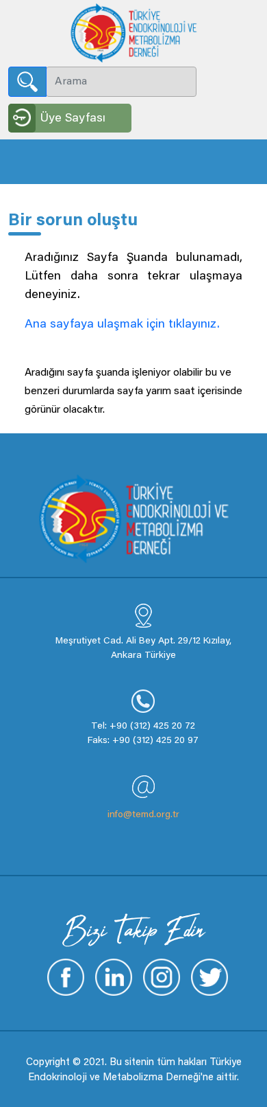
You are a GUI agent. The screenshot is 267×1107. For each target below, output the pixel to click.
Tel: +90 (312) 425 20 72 (143, 726)
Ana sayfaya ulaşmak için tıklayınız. (122, 325)
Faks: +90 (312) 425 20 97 (143, 741)
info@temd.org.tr (143, 815)
